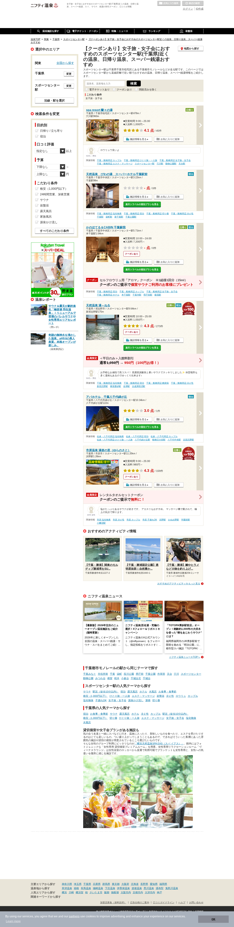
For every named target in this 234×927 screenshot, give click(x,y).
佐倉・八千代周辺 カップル (164, 436)
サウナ (87, 691)
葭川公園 (129, 673)
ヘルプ (181, 902)
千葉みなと (89, 673)
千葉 (112, 673)
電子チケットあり (99, 89)
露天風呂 (132, 691)
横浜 (64, 892)
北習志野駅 (188, 439)
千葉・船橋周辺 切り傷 (157, 213)
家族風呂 (46, 216)
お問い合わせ (196, 902)
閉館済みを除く (148, 89)
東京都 (116, 884)
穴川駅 (160, 163)
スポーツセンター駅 (144, 163)
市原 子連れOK (149, 519)
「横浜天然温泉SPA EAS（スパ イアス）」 (159, 743)
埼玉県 (78, 884)
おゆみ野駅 (173, 519)
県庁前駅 (148, 295)
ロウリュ (181, 695)
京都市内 (138, 892)
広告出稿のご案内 (139, 902)
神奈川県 (67, 884)
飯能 (106, 892)
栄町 (119, 673)
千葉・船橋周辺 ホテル (108, 295)
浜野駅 (162, 519)
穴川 (176, 673)
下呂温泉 (110, 888)
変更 (68, 73)
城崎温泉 (98, 888)
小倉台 (125, 678)
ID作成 (199, 8)
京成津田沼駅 (138, 386)
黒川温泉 (149, 888)
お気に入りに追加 (170, 139)
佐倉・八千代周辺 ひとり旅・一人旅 (115, 439)
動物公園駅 (170, 163)
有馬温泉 (86, 888)
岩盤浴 (160, 695)
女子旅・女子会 (117, 700)
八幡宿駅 (101, 523)
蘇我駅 (157, 295)
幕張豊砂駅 (115, 386)
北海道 (135, 884)
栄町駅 (109, 217)
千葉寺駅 (137, 295)
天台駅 (182, 163)
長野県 (144, 884)
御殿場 (115, 892)
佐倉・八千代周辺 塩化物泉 (110, 436)
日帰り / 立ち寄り (51, 130)
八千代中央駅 (174, 439)
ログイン (188, 8)
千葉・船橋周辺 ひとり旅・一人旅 (140, 160)
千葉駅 (100, 217)
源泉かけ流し (136, 700)
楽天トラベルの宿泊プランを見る (142, 204)
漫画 (147, 700)
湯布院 (159, 888)
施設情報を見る (138, 139)
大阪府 (125, 884)
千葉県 (87, 884)
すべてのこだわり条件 (54, 230)
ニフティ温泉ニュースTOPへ (184, 657)
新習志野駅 (102, 386)
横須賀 (79, 892)
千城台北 (136, 678)
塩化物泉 (88, 700)
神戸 (159, 892)
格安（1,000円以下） (95, 695)
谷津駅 (126, 386)
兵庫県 (97, 884)
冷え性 (170, 695)
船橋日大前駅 (158, 439)
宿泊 (123, 691)
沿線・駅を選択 (54, 100)
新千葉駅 (118, 217)
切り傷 (156, 700)
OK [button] (213, 919)
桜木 (116, 678)
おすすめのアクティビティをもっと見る (178, 583)
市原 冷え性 (118, 519)
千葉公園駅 (130, 217)
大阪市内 (126, 892)
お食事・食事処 (167, 691)
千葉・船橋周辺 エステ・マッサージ (115, 163)
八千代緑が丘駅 (142, 439)
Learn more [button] (13, 921)
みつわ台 (100, 678)
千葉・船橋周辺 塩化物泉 (109, 213)
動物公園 (88, 678)
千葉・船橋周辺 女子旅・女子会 (175, 160)
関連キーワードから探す (46, 896)
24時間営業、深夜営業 (55, 194)
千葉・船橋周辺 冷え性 (182, 213)
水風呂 (153, 691)
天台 (169, 673)
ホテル (143, 691)
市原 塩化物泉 (104, 519)
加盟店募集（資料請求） (113, 902)
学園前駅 (185, 519)
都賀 (109, 678)
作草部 (161, 673)
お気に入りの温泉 (168, 3)
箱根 (76, 888)
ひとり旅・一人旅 (120, 695)
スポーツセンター (191, 673)
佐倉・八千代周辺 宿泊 (137, 436)
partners (74, 916)
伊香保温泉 (123, 888)
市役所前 (103, 673)
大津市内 (150, 892)
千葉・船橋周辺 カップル (109, 160)
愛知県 (154, 884)
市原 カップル (133, 519)
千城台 (146, 678)
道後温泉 (137, 888)
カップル (193, 695)
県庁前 (140, 673)
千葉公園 (150, 673)
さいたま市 (96, 892)
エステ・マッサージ (143, 695)
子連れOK (101, 700)
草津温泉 (67, 888)
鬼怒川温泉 (171, 888)
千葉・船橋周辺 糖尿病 (157, 383)
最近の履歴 (192, 3)
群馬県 (106, 884)
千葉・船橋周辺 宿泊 (134, 213)
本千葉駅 (126, 295)
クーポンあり (124, 89)
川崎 (71, 892)
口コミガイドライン (163, 902)
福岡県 (163, 884)
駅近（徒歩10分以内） (106, 691)
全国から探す (65, 63)
